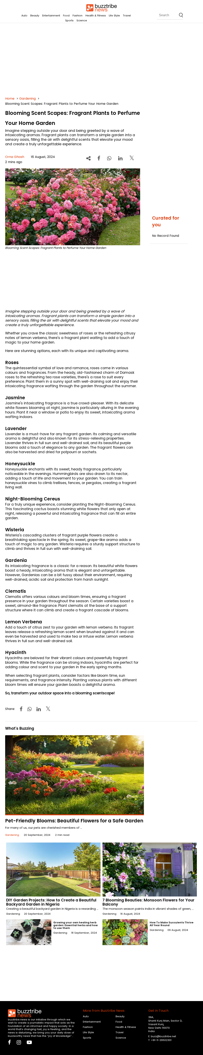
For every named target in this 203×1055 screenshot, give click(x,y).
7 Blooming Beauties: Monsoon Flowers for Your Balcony (148, 902)
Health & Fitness (95, 15)
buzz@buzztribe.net (163, 1036)
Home (9, 98)
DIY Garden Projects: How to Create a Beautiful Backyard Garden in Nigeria (51, 902)
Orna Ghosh (14, 157)
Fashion (77, 15)
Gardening (27, 98)
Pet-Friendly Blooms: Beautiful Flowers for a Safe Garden (74, 820)
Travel (127, 15)
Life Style (114, 15)
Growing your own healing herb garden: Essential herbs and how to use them (75, 925)
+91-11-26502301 (161, 1040)
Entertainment (51, 15)
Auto (24, 15)
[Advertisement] (101, 59)
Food (66, 15)
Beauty (34, 15)
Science (82, 20)
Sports (69, 20)
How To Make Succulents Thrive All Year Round (171, 924)
